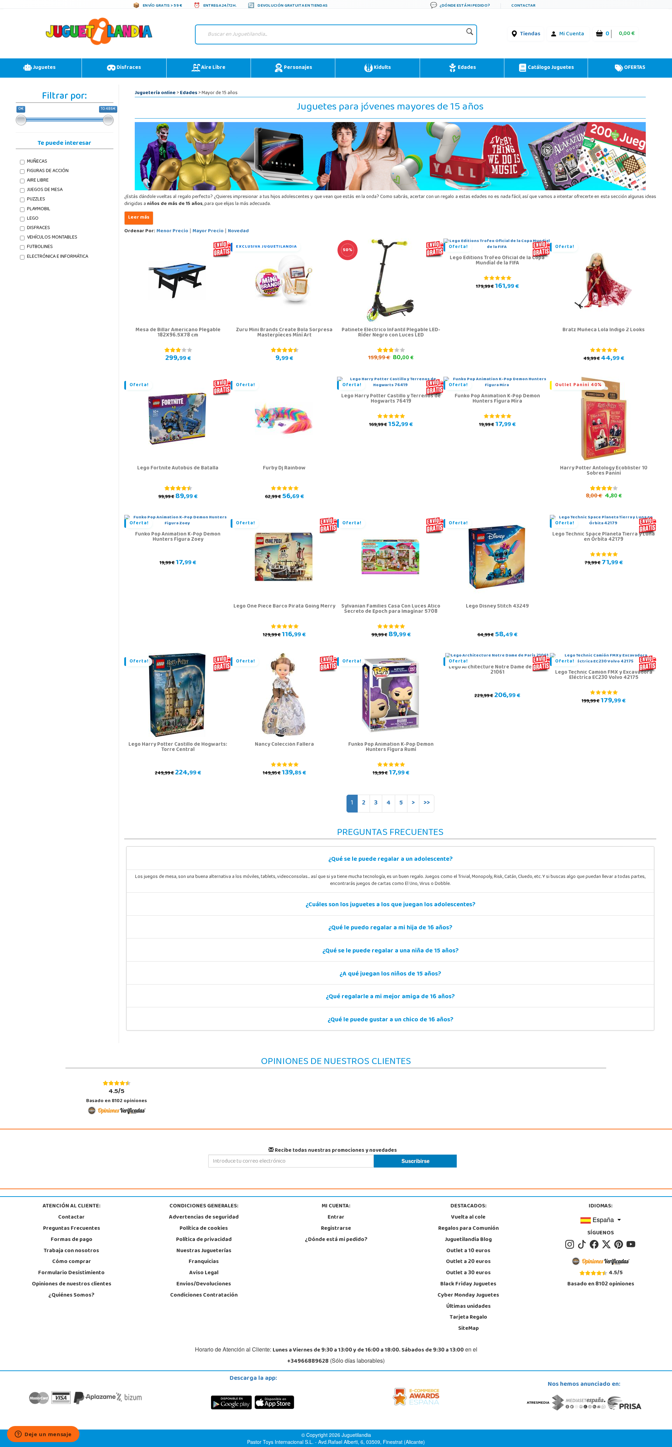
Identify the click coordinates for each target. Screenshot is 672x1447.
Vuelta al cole (468, 1217)
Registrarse (336, 1228)
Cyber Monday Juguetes (468, 1295)
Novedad (238, 231)
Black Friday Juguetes (468, 1284)
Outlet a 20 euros (468, 1262)
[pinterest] (620, 1244)
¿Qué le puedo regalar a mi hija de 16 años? (390, 928)
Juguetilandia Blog (468, 1240)
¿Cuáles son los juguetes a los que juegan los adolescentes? (390, 905)
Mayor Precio (208, 231)
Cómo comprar (71, 1262)
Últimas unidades (468, 1306)
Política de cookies (204, 1228)
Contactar (71, 1217)
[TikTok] (583, 1244)
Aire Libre (212, 68)
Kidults (382, 68)
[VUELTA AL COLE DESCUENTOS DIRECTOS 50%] (390, 280)
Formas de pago (71, 1240)
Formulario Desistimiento (71, 1273)
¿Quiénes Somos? (71, 1295)
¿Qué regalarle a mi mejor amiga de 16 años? (390, 997)
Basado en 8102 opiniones (116, 1095)
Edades (466, 68)
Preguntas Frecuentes (71, 1228)
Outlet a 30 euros (468, 1273)
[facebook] (595, 1244)
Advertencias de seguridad (204, 1217)
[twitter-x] (607, 1244)
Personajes (297, 68)
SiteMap (468, 1328)
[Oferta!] (603, 280)
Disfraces (128, 68)
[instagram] (571, 1244)
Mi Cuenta (571, 34)
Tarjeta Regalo (468, 1317)
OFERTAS (634, 68)
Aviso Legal (203, 1273)
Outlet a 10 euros (468, 1251)
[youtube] (631, 1244)
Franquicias (204, 1262)
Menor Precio (172, 231)
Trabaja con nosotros (71, 1251)
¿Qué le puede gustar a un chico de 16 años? (390, 1020)
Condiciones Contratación (204, 1295)
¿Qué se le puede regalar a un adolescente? (390, 859)
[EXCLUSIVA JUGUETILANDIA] (284, 280)
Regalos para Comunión (468, 1228)
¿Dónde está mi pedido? (336, 1240)
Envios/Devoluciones (203, 1284)
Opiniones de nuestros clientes (71, 1284)
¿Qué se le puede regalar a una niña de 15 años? (390, 951)
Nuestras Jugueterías (203, 1251)
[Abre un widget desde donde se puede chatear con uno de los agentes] (43, 1435)
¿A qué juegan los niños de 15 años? (390, 974)
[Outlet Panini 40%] (603, 418)
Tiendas (530, 34)
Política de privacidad (204, 1240)
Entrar (336, 1217)
